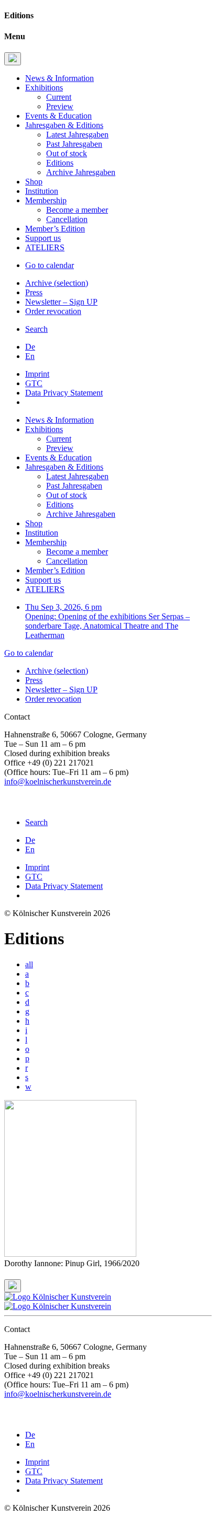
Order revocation (53, 311)
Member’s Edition (55, 228)
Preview (59, 106)
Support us (43, 238)
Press (33, 292)
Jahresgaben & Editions (64, 125)
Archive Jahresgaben (80, 172)
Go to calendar (49, 265)
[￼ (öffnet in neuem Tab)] (8, 804)
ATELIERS (44, 247)
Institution (41, 191)
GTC (33, 383)
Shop (33, 181)
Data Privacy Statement (64, 392)
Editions (59, 162)
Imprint (37, 373)
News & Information (59, 78)
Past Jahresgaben (74, 144)
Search (36, 329)
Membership (46, 200)
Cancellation (67, 219)
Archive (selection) (56, 283)
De (30, 346)
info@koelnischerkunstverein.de (57, 781)
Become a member (77, 209)
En (30, 356)
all (29, 964)
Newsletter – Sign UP (61, 301)
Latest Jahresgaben (77, 134)
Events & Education (58, 115)
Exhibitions (44, 87)
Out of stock (66, 153)
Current (58, 96)
